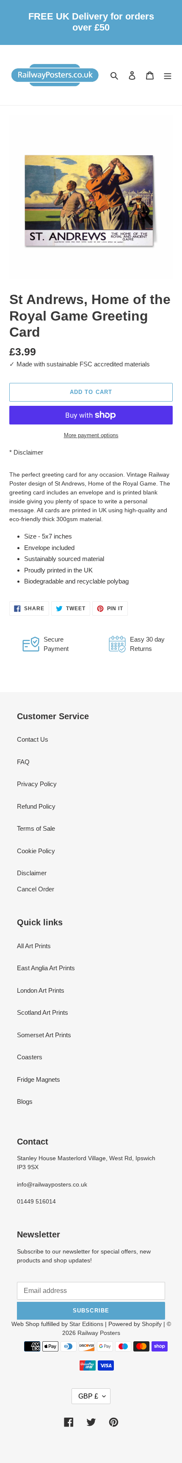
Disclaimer (28, 452)
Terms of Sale (36, 828)
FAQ (23, 761)
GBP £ (88, 1396)
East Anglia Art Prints (46, 968)
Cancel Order (35, 889)
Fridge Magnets (38, 1079)
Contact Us (32, 739)
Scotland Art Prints (42, 1012)
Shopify (152, 1324)
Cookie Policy (36, 850)
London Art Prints (40, 990)
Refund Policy (36, 806)
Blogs (25, 1101)
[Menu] (167, 75)
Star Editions (86, 1324)
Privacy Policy (37, 783)
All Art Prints (34, 945)
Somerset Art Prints (44, 1035)
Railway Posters (98, 1332)
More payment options (91, 435)
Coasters (29, 1057)
